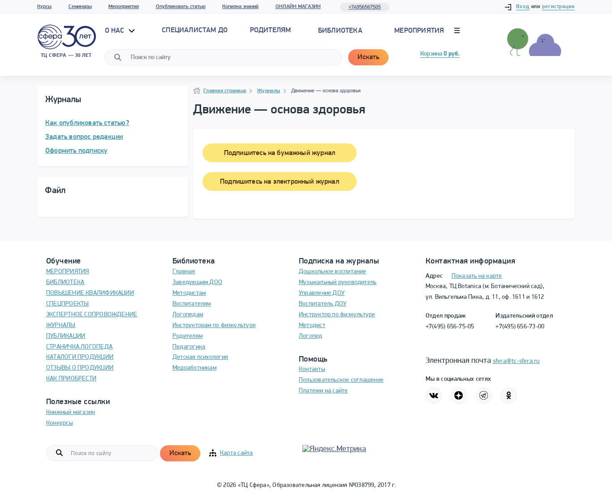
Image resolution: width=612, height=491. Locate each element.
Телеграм (484, 396)
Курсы (44, 6)
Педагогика (188, 347)
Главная (183, 271)
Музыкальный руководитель (337, 282)
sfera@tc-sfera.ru (516, 361)
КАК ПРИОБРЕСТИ (71, 378)
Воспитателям (191, 304)
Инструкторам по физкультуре (214, 325)
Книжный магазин (70, 412)
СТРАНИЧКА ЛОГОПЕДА (79, 347)
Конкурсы (59, 423)
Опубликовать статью (181, 6)
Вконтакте (434, 396)
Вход (523, 6)
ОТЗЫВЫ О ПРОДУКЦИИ (79, 368)
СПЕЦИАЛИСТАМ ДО (195, 30)
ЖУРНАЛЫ (61, 325)
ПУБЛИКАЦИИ (65, 336)
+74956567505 (365, 7)
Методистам (189, 293)
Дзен (459, 396)
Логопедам (187, 314)
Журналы (268, 91)
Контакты (312, 369)
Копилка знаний (240, 6)
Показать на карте (477, 276)
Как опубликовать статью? (87, 123)
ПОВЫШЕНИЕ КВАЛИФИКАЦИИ (90, 293)
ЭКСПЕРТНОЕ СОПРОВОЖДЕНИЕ (91, 314)
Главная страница (224, 91)
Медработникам (194, 368)
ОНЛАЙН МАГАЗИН (298, 6)
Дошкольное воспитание (332, 271)
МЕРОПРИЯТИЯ (67, 271)
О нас (115, 30)
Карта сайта (236, 453)
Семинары (80, 6)
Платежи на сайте (323, 391)
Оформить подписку (76, 151)
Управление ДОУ (322, 293)
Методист (312, 325)
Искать (368, 57)
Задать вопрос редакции (84, 137)
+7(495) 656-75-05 (450, 326)
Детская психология (200, 357)
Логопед (311, 336)
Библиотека (340, 30)
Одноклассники (509, 396)
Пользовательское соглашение (341, 380)
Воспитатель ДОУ (322, 304)
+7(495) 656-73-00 (520, 326)
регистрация (558, 6)
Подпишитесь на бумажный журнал (279, 153)
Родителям (187, 336)
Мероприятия (123, 6)
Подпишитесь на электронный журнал (279, 181)
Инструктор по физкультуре (337, 314)
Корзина (440, 54)
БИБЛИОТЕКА (65, 282)
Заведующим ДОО (197, 282)
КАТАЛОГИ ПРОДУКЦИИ (79, 357)
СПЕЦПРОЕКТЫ (67, 304)
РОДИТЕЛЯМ (270, 30)
